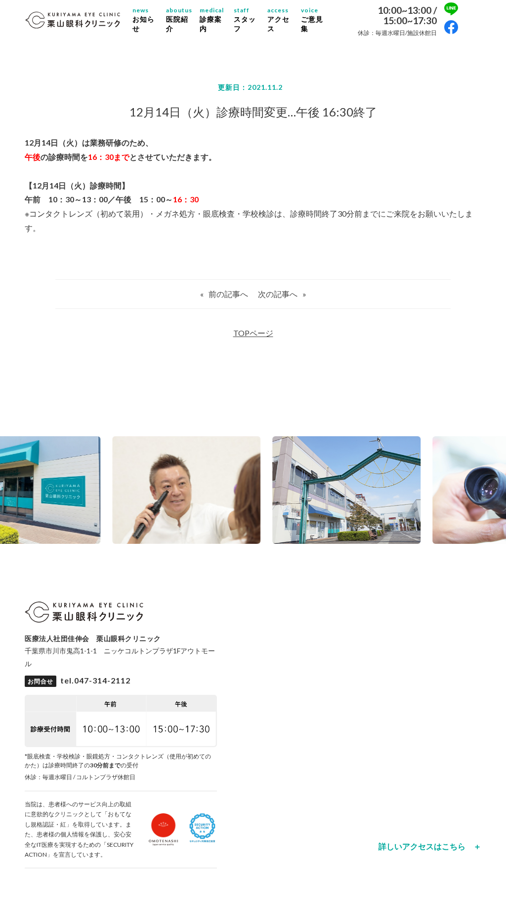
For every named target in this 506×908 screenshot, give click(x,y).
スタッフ (245, 19)
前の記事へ (228, 294)
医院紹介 (179, 19)
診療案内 (212, 19)
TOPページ (253, 333)
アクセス (278, 19)
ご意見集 (312, 19)
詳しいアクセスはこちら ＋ (430, 846)
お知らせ (143, 19)
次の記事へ (277, 294)
